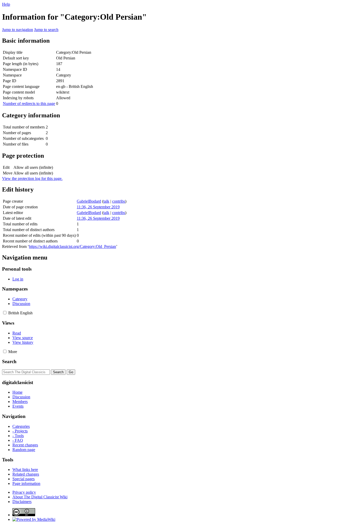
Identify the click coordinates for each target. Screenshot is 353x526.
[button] (4, 312)
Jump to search (46, 29)
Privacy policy (24, 492)
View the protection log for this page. (32, 178)
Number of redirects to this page (29, 103)
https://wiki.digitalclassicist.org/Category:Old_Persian (72, 246)
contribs (118, 201)
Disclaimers (22, 501)
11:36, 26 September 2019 (98, 207)
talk (106, 201)
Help (6, 4)
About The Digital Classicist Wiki (39, 497)
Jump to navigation (17, 29)
